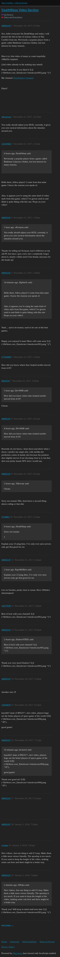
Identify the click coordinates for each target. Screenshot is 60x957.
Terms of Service (47, 942)
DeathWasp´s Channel (23, 78)
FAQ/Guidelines (29, 942)
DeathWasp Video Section (20, 10)
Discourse (17, 953)
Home (4, 942)
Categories (14, 942)
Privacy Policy (8, 947)
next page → (7, 925)
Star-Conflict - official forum (14, 3)
